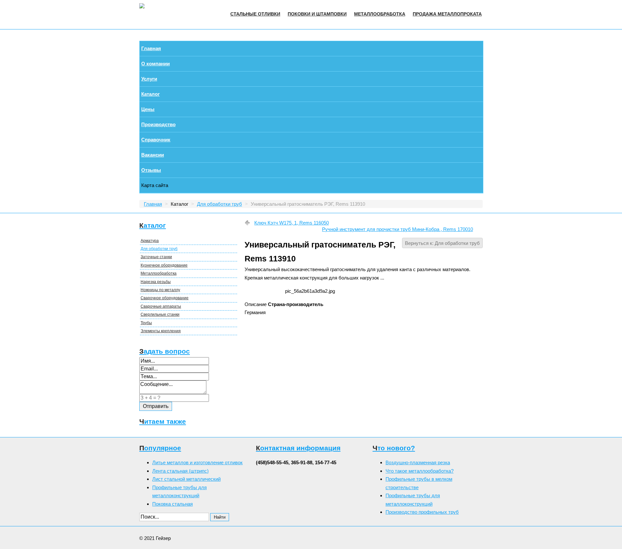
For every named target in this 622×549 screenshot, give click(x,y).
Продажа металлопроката (447, 13)
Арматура (150, 240)
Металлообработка (379, 13)
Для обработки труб (159, 249)
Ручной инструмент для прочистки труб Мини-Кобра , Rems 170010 (397, 229)
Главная (151, 48)
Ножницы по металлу (160, 290)
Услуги (149, 79)
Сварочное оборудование (165, 298)
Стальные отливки (255, 13)
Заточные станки (156, 257)
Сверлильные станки (160, 314)
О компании (155, 63)
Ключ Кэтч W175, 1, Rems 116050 (291, 222)
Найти (219, 517)
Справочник (155, 139)
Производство (158, 124)
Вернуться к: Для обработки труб (442, 243)
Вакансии (152, 155)
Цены (148, 109)
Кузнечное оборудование (164, 265)
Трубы (146, 323)
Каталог (150, 94)
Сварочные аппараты (161, 306)
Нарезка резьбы (156, 282)
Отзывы (151, 170)
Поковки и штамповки (317, 13)
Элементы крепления (161, 331)
